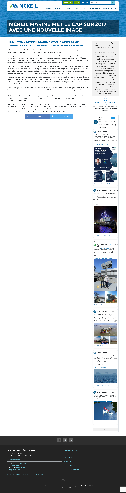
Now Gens (95, 8)
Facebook (59, 440)
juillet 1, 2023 (111, 392)
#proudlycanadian (98, 401)
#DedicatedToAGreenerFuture (104, 258)
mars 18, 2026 (111, 131)
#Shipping (103, 144)
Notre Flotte (82, 8)
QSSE (77, 2)
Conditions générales (73, 469)
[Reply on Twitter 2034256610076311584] (94, 183)
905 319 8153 (15, 466)
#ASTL (95, 258)
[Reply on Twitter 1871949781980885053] (94, 235)
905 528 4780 (21, 464)
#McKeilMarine (97, 144)
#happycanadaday (107, 401)
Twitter (65, 440)
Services (69, 8)
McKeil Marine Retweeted (101, 241)
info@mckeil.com (14, 470)
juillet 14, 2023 (111, 352)
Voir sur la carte (13, 459)
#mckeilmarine (97, 367)
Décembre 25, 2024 (113, 190)
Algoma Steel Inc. (102, 245)
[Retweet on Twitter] (94, 241)
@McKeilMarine (105, 248)
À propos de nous (53, 8)
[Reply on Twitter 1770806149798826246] (94, 305)
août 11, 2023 (111, 311)
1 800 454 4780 (21, 468)
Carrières (68, 2)
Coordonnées (109, 8)
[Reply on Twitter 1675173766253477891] (94, 422)
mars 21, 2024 (115, 244)
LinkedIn (71, 440)
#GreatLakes (110, 144)
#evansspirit (104, 367)
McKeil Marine (102, 132)
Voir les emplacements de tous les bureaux (25, 475)
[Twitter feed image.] (105, 158)
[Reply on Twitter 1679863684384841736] (94, 385)
